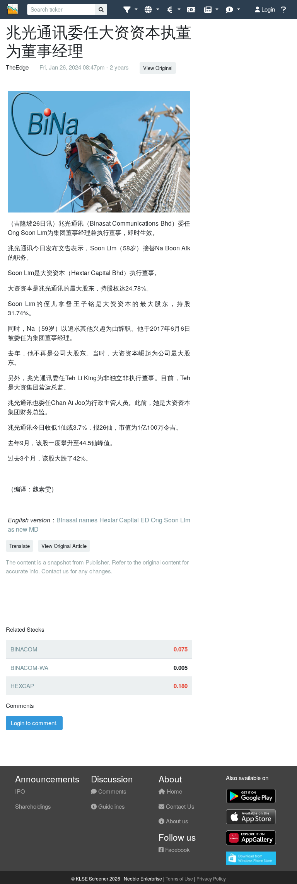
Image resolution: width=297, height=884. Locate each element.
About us (176, 821)
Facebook (177, 849)
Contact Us (179, 806)
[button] (130, 9)
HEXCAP (22, 686)
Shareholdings (33, 806)
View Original (157, 67)
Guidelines (111, 806)
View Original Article (64, 545)
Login (267, 9)
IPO (20, 791)
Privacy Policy (211, 878)
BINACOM (24, 649)
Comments (111, 791)
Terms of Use (179, 878)
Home (173, 791)
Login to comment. (34, 723)
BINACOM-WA (29, 667)
